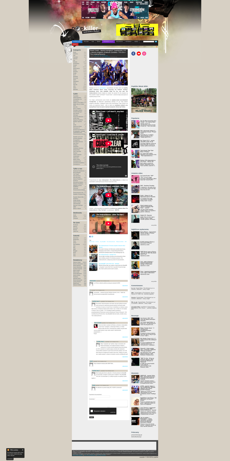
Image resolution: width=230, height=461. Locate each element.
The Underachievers (111, 241)
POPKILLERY (77, 41)
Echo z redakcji (77, 108)
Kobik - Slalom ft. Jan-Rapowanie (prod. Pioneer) (147, 196)
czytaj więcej (10, 458)
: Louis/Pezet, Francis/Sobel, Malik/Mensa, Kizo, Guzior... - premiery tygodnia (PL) (144, 308)
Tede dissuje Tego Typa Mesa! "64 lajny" (146, 151)
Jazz (74, 246)
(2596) (84, 267)
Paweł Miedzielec (77, 273)
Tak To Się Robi (77, 151)
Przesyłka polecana (78, 141)
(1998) (84, 268)
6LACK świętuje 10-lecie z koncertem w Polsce (147, 242)
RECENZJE (119, 41)
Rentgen (75, 145)
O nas (128, 46)
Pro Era (97, 241)
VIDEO (136, 41)
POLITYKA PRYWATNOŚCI (89, 455)
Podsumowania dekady (79, 190)
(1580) (84, 270)
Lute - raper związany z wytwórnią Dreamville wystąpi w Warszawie (146, 263)
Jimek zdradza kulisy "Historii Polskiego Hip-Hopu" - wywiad (146, 206)
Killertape (75, 115)
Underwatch (76, 156)
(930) (85, 276)
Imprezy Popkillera (77, 179)
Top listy (75, 84)
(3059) (84, 265)
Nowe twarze (76, 68)
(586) (85, 284)
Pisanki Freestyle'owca (78, 129)
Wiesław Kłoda (77, 278)
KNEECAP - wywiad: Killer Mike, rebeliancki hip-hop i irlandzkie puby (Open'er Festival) (147, 377)
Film (74, 55)
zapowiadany (102, 88)
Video (74, 87)
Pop (74, 247)
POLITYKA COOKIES (101, 455)
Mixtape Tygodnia (77, 121)
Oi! (74, 123)
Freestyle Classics (77, 110)
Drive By (75, 107)
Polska (75, 70)
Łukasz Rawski (77, 281)
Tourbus (75, 153)
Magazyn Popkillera (78, 120)
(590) (85, 283)
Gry (74, 60)
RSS (154, 46)
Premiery (75, 71)
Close (22, 449)
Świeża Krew (76, 149)
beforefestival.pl (136, 436)
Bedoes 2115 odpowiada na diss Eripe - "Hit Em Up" (147, 161)
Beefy (74, 52)
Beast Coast (91, 241)
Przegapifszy (76, 140)
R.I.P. (74, 75)
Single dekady (76, 200)
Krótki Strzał (76, 118)
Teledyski (75, 218)
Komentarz (92, 399)
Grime (74, 242)
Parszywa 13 (76, 128)
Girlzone (75, 58)
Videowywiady (76, 203)
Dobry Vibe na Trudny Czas (78, 105)
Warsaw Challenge (78, 205)
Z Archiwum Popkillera (78, 162)
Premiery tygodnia (77, 138)
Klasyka (75, 62)
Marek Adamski (77, 265)
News (74, 66)
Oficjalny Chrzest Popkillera (77, 186)
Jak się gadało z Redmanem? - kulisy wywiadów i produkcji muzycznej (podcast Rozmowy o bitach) (146, 420)
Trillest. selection (77, 154)
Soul (74, 254)
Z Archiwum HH (77, 161)
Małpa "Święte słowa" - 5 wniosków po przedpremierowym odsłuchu (147, 329)
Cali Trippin (76, 174)
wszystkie (154, 225)
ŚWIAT (99, 41)
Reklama (148, 46)
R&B (74, 249)
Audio (74, 215)
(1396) (84, 272)
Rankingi (75, 76)
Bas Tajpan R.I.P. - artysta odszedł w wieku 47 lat (147, 141)
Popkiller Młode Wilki (78, 197)
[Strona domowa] (86, 30)
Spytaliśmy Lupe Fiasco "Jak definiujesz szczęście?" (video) (148, 399)
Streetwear (76, 81)
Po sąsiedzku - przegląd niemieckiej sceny (79, 132)
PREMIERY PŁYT (108, 41)
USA (92, 41)
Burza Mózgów (77, 172)
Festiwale (75, 225)
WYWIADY (129, 41)
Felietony (75, 53)
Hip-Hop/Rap (76, 244)
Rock (74, 252)
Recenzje (75, 78)
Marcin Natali (76, 270)
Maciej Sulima (76, 275)
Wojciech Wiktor (77, 285)
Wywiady (75, 89)
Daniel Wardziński (77, 267)
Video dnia (76, 158)
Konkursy (75, 180)
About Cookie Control (8, 449)
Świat (74, 83)
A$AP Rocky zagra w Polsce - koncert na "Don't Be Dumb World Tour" (148, 253)
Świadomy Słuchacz (78, 148)
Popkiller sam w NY (78, 136)
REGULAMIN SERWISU (78, 455)
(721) (85, 280)
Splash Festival (77, 202)
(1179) (84, 273)
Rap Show (75, 143)
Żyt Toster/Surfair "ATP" (147, 175)
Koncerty (75, 228)
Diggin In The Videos (78, 102)
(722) (85, 278)
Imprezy (75, 226)
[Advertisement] (110, 275)
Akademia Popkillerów (78, 171)
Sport (74, 79)
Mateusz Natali (77, 262)
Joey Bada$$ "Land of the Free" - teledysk (109, 263)
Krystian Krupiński (77, 268)
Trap (74, 255)
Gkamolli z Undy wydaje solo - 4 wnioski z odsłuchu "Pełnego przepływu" (148, 349)
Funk (74, 241)
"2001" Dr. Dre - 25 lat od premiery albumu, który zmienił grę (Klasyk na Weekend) (147, 360)
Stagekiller (76, 146)
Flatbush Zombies (120, 241)
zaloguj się (87, 46)
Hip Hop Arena (76, 175)
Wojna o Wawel (77, 208)
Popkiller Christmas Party (79, 194)
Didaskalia (76, 101)
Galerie (75, 216)
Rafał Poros (76, 283)
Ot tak (74, 124)
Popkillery (75, 198)
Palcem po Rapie (77, 126)
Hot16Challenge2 (77, 111)
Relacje (75, 229)
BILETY (75, 44)
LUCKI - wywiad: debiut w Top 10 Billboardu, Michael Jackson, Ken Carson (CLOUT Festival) (147, 387)
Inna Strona (76, 113)
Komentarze (76, 63)
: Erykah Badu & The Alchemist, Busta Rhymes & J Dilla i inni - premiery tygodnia (142, 293)
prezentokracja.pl (136, 434)
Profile (74, 73)
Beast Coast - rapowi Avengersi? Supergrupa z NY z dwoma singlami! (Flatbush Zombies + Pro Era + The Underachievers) (108, 52)
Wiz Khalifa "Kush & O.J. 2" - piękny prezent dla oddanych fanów (148, 340)
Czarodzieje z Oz (77, 99)
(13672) (84, 262)
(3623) (84, 263)
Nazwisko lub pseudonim (95, 394)
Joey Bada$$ (102, 241)
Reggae (75, 250)
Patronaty (134, 46)
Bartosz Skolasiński (78, 264)
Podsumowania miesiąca (79, 134)
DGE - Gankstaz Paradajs (147, 185)
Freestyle (75, 57)
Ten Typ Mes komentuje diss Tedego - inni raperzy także (148, 121)
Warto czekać (76, 159)
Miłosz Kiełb (76, 272)
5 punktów (75, 96)
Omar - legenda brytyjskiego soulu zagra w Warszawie (148, 272)
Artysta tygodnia (77, 97)
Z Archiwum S (76, 164)
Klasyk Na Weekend (78, 116)
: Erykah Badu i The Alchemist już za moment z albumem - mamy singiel (142, 288)
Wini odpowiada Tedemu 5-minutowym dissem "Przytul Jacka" (148, 132)
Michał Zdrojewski (77, 280)
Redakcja (75, 276)
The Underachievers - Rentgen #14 (107, 254)
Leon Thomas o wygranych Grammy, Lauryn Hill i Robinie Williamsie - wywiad (148, 409)
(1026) (84, 275)
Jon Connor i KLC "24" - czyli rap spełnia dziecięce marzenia (147, 319)
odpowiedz (125, 285)
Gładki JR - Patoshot (146, 215)
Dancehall (75, 238)
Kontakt (141, 46)
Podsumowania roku (78, 192)
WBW (74, 207)
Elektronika (76, 239)
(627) (85, 281)
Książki (75, 65)
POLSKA (86, 41)
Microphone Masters (78, 182)
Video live (75, 231)
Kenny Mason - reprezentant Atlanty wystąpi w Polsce (148, 232)
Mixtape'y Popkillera (78, 184)
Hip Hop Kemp (76, 177)
